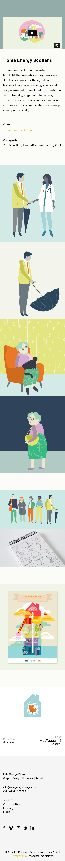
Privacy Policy (19, 855)
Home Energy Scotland (19, 130)
